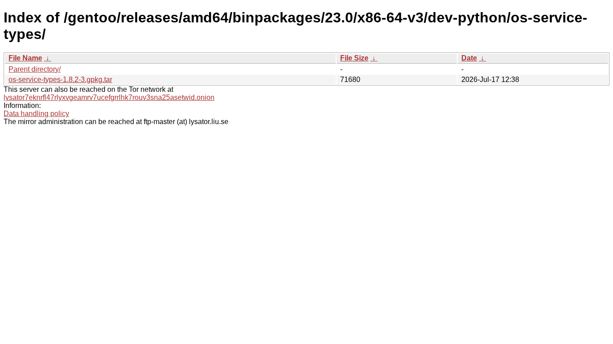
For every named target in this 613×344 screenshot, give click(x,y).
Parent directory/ (35, 69)
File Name (25, 58)
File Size (354, 58)
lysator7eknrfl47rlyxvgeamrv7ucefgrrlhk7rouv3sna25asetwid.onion (109, 97)
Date (469, 58)
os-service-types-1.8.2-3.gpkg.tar (60, 79)
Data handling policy (36, 113)
